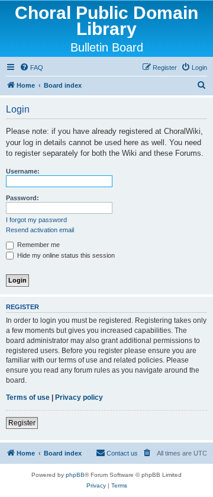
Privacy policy (79, 397)
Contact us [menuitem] (122, 453)
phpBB (75, 475)
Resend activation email (40, 229)
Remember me (37, 244)
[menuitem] (31, 67)
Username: (23, 171)
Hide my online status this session (65, 255)
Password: (22, 197)
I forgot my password (36, 219)
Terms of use (28, 397)
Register (22, 423)
